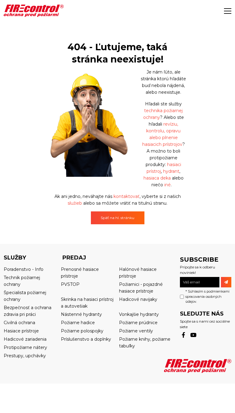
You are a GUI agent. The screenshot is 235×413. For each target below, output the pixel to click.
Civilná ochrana (19, 322)
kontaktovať (127, 196)
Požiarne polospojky (82, 331)
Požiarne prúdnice (138, 322)
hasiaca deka (157, 178)
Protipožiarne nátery (25, 347)
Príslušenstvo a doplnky (86, 339)
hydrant (171, 171)
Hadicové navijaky (138, 299)
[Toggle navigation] (227, 11)
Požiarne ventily (136, 331)
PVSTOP (70, 284)
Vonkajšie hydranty (139, 314)
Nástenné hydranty (81, 314)
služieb (75, 203)
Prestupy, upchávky (25, 355)
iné (167, 185)
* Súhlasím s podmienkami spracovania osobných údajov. (207, 296)
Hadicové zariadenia (25, 339)
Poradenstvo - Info (23, 269)
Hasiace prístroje (21, 331)
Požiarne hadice (78, 322)
